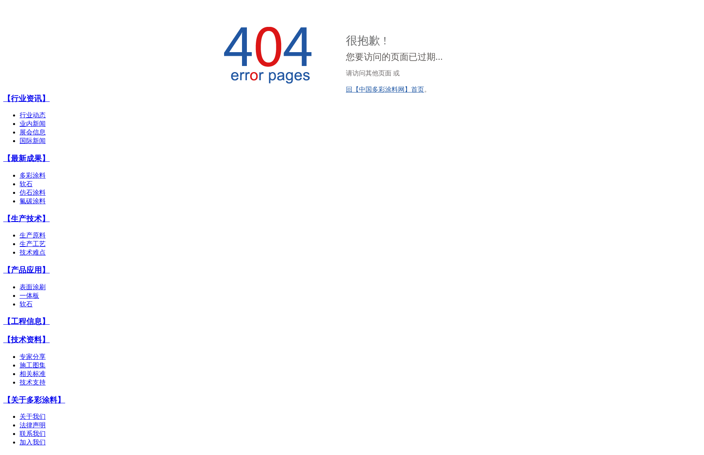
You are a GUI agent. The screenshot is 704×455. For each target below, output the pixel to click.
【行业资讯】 (26, 98)
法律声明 (33, 425)
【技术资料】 (26, 339)
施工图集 (33, 365)
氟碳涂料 (33, 201)
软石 (26, 183)
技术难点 (33, 252)
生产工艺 (33, 243)
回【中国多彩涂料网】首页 (385, 89)
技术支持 (33, 382)
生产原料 (33, 235)
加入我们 (33, 442)
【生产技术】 (26, 218)
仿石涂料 (33, 192)
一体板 (29, 295)
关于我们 (33, 416)
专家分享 (33, 356)
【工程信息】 (26, 321)
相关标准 (33, 373)
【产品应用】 (26, 270)
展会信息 (33, 132)
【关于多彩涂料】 (34, 400)
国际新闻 (33, 140)
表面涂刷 (33, 287)
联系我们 (33, 433)
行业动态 (33, 115)
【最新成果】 (26, 158)
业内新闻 (33, 123)
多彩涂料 (33, 175)
